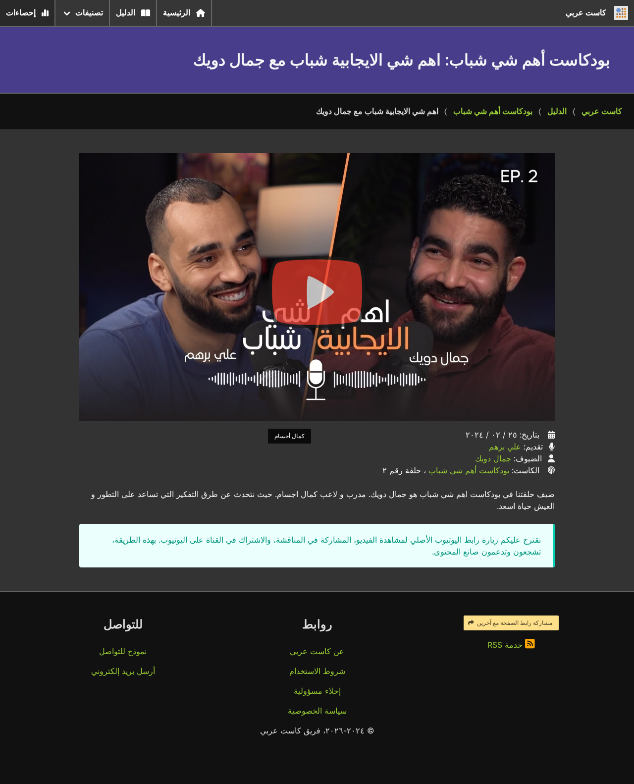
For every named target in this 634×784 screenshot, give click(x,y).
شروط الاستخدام (317, 671)
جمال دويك (493, 458)
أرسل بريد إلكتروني (123, 671)
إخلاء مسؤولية (317, 691)
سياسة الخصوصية (317, 711)
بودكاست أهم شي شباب (492, 111)
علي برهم (505, 446)
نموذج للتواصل (123, 651)
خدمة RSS (506, 645)
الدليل (125, 12)
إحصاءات (21, 12)
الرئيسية (176, 12)
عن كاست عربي (317, 651)
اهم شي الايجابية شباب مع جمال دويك (377, 111)
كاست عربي (601, 111)
